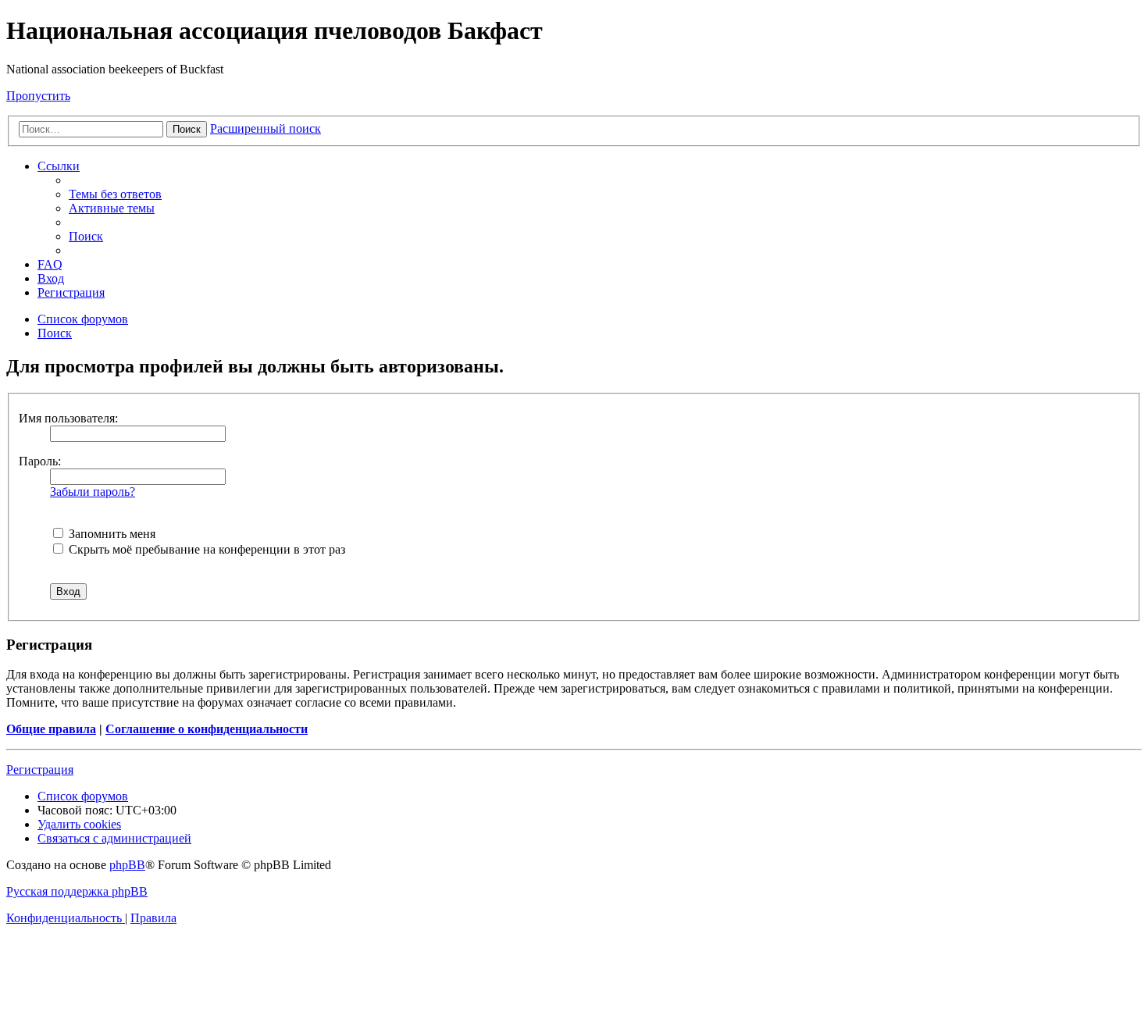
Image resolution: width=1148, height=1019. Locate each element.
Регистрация (39, 769)
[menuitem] (115, 194)
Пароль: (40, 461)
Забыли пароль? (92, 491)
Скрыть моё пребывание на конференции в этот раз (205, 549)
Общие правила (51, 729)
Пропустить (38, 95)
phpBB (127, 864)
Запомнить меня (110, 533)
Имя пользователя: (68, 418)
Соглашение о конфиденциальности (206, 729)
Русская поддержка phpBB (77, 891)
